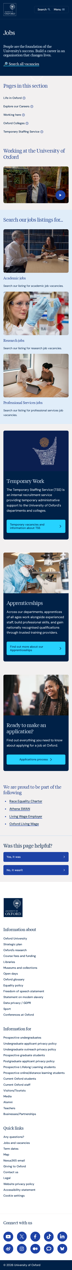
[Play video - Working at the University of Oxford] (36, 184)
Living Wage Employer (25, 816)
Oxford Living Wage (24, 824)
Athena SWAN (19, 809)
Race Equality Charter (25, 801)
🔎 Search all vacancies (21, 63)
